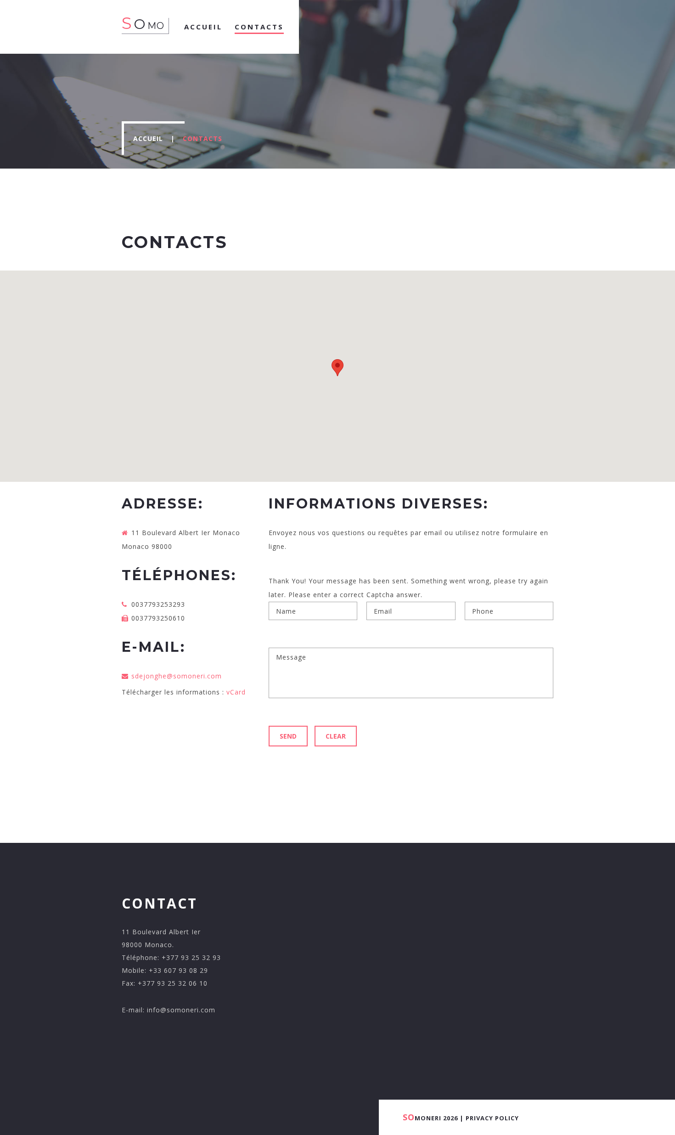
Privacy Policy (492, 1118)
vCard (236, 692)
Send (288, 736)
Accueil (148, 138)
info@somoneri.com (181, 1009)
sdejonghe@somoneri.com (176, 676)
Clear (336, 736)
